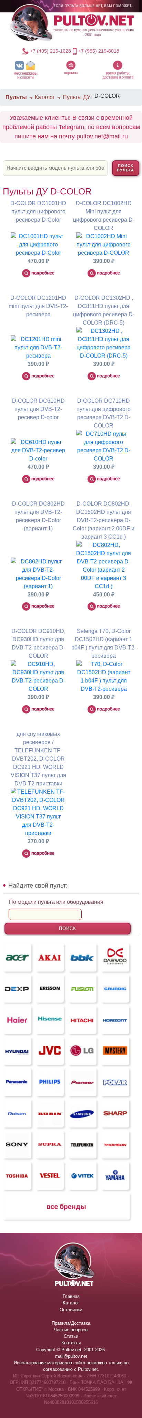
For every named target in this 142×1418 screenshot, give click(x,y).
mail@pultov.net (71, 1356)
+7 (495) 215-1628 (50, 51)
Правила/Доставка (71, 1323)
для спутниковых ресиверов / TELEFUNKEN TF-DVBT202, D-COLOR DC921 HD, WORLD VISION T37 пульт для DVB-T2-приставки (38, 758)
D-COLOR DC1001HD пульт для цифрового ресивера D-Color (38, 211)
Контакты (71, 1342)
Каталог (45, 97)
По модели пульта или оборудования (56, 902)
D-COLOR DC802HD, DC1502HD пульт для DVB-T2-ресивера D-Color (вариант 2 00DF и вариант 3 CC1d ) (103, 520)
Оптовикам (71, 1309)
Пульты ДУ (76, 97)
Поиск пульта (125, 167)
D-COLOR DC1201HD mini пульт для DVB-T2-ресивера (38, 306)
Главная (71, 1296)
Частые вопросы (71, 1329)
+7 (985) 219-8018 (98, 51)
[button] (25, 70)
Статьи (71, 1336)
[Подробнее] (38, 273)
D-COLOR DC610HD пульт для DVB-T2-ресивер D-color (38, 409)
